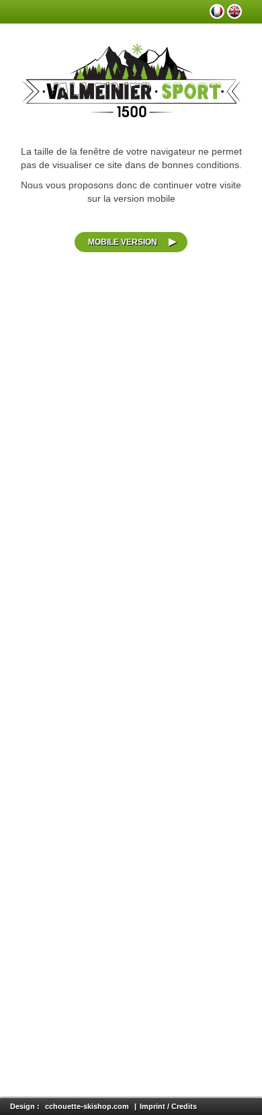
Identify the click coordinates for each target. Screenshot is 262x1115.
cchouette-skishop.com (87, 1106)
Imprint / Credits (168, 1106)
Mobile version (122, 242)
